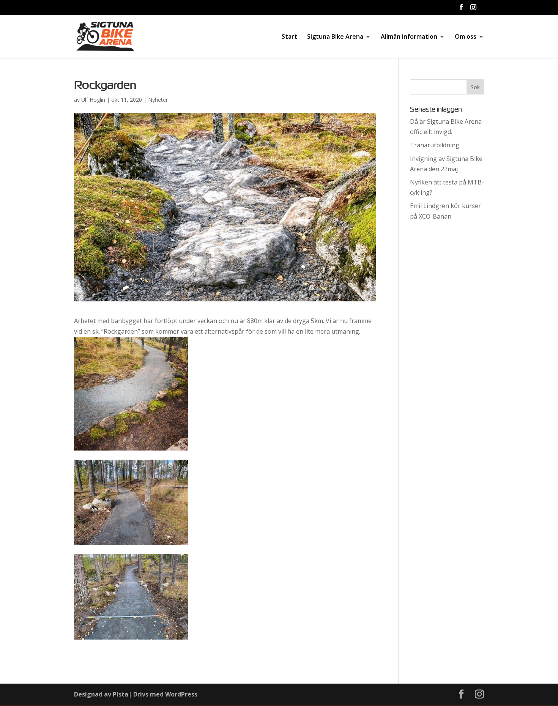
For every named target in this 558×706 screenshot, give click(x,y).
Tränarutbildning (434, 145)
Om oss (465, 37)
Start (289, 37)
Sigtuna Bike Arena (335, 37)
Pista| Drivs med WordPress (155, 694)
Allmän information (409, 37)
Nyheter (158, 99)
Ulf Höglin (93, 99)
